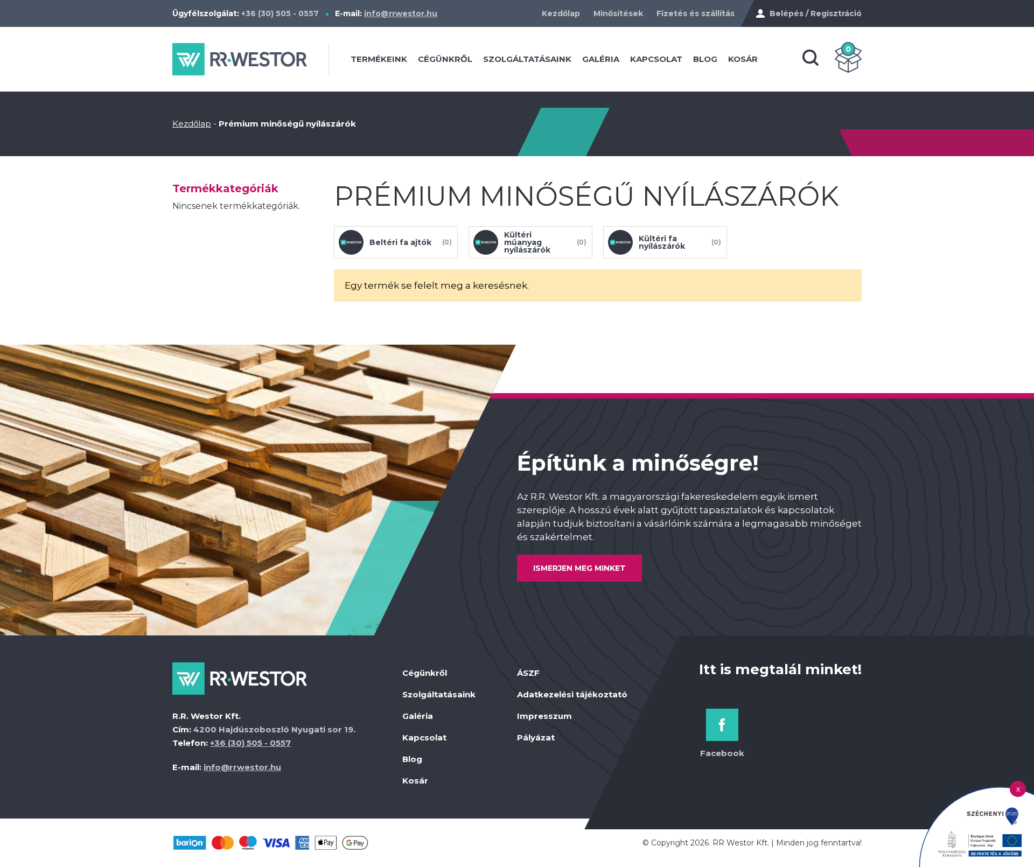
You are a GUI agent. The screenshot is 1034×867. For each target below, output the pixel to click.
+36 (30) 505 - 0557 (280, 13)
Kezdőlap (561, 13)
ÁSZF (528, 673)
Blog (705, 59)
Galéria (600, 59)
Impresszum (544, 716)
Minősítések (618, 13)
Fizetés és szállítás (695, 13)
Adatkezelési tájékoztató (572, 694)
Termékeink (379, 59)
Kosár (743, 59)
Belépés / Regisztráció (816, 13)
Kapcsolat (656, 59)
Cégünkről (445, 59)
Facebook (722, 753)
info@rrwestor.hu (400, 13)
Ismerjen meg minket (579, 568)
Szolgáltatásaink (527, 59)
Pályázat (536, 737)
